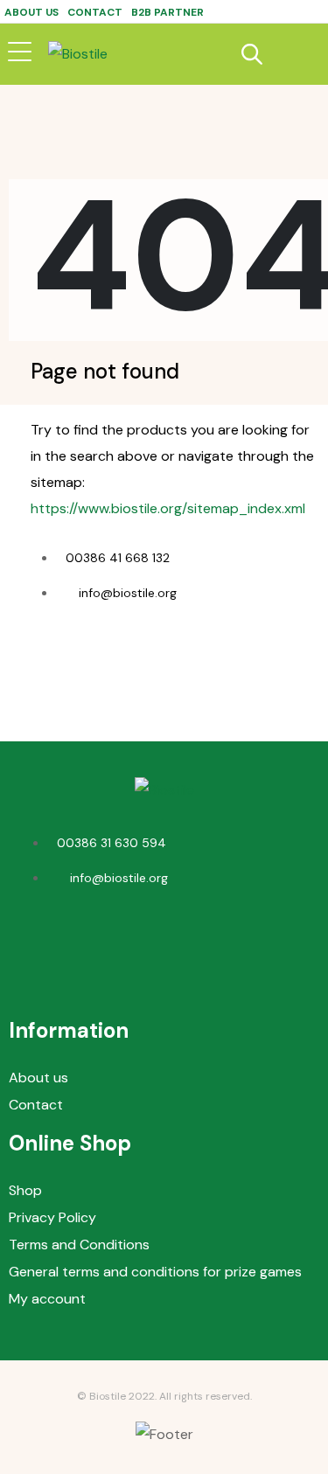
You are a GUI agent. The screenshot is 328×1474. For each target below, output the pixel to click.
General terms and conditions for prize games (155, 1271)
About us (31, 12)
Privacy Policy (52, 1217)
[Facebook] (138, 944)
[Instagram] (190, 944)
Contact (94, 12)
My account (47, 1299)
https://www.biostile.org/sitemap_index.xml (168, 508)
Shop (25, 1190)
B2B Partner (167, 12)
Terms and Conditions (79, 1244)
